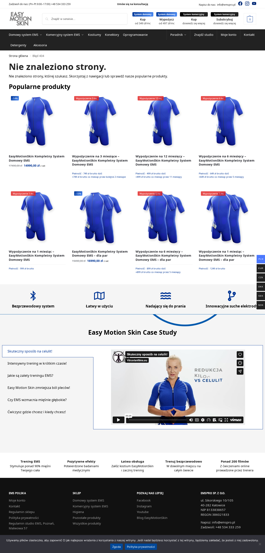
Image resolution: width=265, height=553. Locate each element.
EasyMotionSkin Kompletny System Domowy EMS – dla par (100, 253)
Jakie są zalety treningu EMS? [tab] (30, 375)
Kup (143, 21)
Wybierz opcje (37, 174)
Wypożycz (167, 21)
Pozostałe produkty (87, 518)
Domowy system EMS (88, 500)
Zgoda (116, 546)
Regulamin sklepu (22, 512)
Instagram (144, 506)
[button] (250, 19)
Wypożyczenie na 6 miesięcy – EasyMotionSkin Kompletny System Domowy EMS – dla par (163, 255)
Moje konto (17, 500)
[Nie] (260, 544)
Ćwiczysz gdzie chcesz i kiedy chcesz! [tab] (37, 412)
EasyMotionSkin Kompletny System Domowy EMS (37, 158)
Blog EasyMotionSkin (152, 518)
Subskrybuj (224, 21)
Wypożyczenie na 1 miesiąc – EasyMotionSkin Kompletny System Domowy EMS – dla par (227, 255)
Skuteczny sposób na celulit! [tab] (30, 351)
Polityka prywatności (24, 518)
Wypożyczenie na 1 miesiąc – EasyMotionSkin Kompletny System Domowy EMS (37, 255)
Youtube (143, 512)
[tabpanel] (178, 387)
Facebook (144, 500)
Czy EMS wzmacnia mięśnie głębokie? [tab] (37, 399)
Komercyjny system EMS (90, 506)
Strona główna (18, 56)
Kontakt (14, 506)
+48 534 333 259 (61, 4)
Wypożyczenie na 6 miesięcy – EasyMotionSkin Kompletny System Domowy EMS (227, 160)
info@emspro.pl (226, 4)
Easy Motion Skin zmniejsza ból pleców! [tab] (39, 387)
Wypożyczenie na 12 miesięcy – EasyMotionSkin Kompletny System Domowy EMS (163, 160)
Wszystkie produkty (87, 523)
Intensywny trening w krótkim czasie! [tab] (37, 363)
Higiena (78, 512)
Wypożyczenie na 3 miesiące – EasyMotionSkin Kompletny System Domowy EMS (100, 160)
